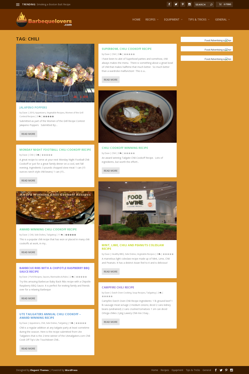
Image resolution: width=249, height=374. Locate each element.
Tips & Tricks (197, 19)
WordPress (71, 370)
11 (59, 234)
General (221, 19)
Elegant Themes (39, 370)
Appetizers (40, 112)
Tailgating (51, 234)
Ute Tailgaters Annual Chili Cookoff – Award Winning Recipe (50, 316)
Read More (28, 133)
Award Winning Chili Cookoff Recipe (48, 229)
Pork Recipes (35, 276)
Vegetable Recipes (55, 112)
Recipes (150, 19)
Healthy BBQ (118, 254)
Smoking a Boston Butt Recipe (53, 4)
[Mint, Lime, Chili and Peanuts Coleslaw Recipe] (137, 210)
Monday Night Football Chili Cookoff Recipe (55, 150)
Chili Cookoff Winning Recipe (125, 148)
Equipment (172, 19)
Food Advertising (214, 40)
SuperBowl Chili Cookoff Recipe (126, 49)
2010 (31, 112)
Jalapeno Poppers (33, 107)
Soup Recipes (138, 292)
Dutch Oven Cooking (121, 292)
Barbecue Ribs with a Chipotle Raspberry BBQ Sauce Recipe (54, 269)
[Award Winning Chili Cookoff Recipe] (55, 207)
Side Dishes (40, 234)
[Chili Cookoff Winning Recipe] (137, 116)
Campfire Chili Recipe (118, 287)
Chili (31, 154)
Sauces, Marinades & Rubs (55, 276)
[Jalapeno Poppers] (55, 73)
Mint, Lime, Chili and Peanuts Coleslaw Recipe (133, 247)
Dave (24, 112)
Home (136, 19)
